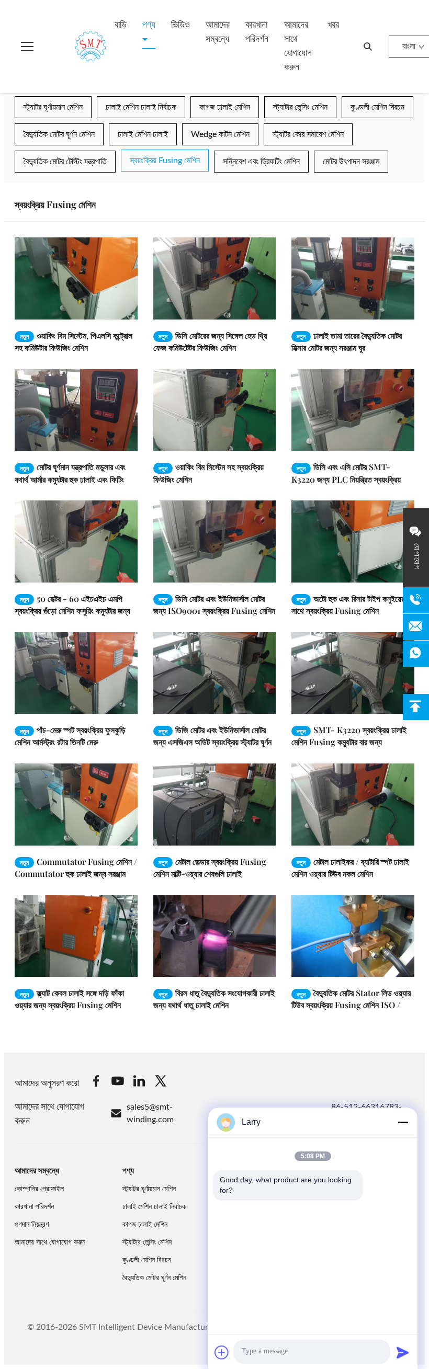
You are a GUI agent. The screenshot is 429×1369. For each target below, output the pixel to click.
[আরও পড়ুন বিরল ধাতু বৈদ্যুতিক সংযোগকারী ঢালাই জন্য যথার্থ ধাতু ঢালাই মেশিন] (214, 936)
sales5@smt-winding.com (150, 1113)
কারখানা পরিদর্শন (256, 32)
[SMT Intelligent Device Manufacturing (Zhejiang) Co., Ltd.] (75, 46)
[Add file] (221, 1352)
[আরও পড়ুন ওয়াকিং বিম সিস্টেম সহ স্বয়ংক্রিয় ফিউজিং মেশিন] (214, 410)
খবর (333, 25)
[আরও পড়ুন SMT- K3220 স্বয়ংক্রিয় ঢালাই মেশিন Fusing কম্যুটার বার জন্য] (352, 673)
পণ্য (148, 25)
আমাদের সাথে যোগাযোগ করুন (298, 46)
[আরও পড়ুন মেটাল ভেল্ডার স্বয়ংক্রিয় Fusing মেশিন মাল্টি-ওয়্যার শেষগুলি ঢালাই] (214, 804)
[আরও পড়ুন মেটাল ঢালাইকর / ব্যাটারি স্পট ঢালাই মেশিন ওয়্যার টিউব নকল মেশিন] (352, 804)
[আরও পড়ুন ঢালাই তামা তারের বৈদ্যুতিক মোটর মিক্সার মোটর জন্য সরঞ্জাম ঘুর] (352, 278)
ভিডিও (180, 25)
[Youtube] (118, 1082)
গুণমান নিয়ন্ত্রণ (32, 1224)
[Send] (402, 1352)
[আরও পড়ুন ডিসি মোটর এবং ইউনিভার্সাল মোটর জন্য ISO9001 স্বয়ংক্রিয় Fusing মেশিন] (214, 541)
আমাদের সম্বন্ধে (218, 32)
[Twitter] (160, 1082)
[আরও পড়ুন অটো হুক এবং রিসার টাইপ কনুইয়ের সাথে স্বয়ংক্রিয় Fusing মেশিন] (352, 541)
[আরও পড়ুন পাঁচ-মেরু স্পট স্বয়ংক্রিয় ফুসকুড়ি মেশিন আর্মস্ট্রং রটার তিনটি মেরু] (76, 673)
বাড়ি (121, 25)
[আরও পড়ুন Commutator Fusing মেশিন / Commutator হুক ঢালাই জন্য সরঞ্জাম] (76, 804)
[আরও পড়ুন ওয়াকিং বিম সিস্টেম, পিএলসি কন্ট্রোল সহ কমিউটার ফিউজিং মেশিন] (76, 278)
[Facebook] (96, 1082)
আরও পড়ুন (106, 311)
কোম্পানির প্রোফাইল (39, 1189)
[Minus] (403, 1122)
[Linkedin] (139, 1082)
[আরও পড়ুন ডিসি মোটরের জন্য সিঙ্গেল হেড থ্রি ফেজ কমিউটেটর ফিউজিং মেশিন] (214, 278)
